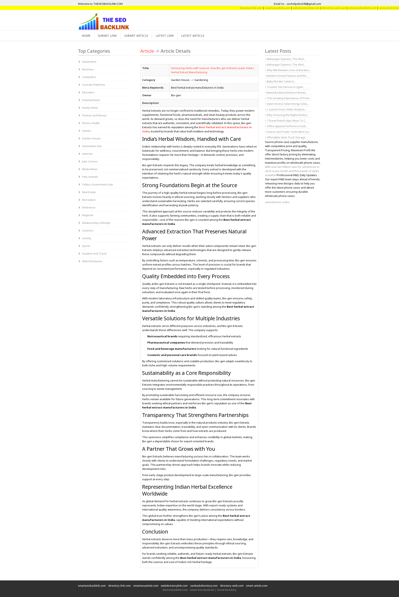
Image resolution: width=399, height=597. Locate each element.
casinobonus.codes (277, 202)
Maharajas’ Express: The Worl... (286, 59)
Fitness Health (91, 123)
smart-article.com (256, 585)
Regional (87, 215)
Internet (87, 154)
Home (86, 36)
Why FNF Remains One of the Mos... (288, 70)
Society (86, 238)
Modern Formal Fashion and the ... (287, 76)
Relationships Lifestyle (96, 223)
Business (88, 69)
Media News (89, 169)
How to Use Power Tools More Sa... (288, 132)
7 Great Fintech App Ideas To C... (286, 120)
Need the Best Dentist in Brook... (286, 92)
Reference (88, 207)
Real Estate (89, 192)
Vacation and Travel (94, 253)
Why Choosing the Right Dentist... (287, 115)
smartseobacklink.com (352, 8)
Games (86, 131)
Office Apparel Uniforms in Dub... (287, 126)
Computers (89, 77)
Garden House (91, 138)
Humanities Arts (92, 146)
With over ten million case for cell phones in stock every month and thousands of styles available (292, 171)
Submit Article (136, 36)
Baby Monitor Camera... (281, 81)
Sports (86, 246)
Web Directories (92, 261)
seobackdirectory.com (383, 8)
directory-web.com (324, 8)
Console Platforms (93, 85)
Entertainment (91, 100)
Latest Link (165, 36)
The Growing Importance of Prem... (288, 98)
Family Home (90, 108)
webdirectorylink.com (296, 8)
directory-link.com (241, 8)
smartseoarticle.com (267, 8)
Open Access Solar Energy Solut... (287, 104)
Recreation (89, 200)
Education (88, 92)
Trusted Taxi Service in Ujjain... (285, 87)
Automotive (89, 61)
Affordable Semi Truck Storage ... (287, 137)
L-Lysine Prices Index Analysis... (286, 109)
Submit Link (107, 36)
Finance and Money (94, 115)
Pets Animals (90, 177)
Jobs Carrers (89, 161)
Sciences (87, 230)
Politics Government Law (97, 184)
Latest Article (192, 36)
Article (147, 51)
